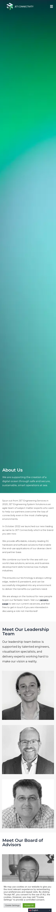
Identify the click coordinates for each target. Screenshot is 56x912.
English (34, 910)
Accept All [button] (28, 905)
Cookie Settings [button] (12, 905)
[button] (51, 6)
